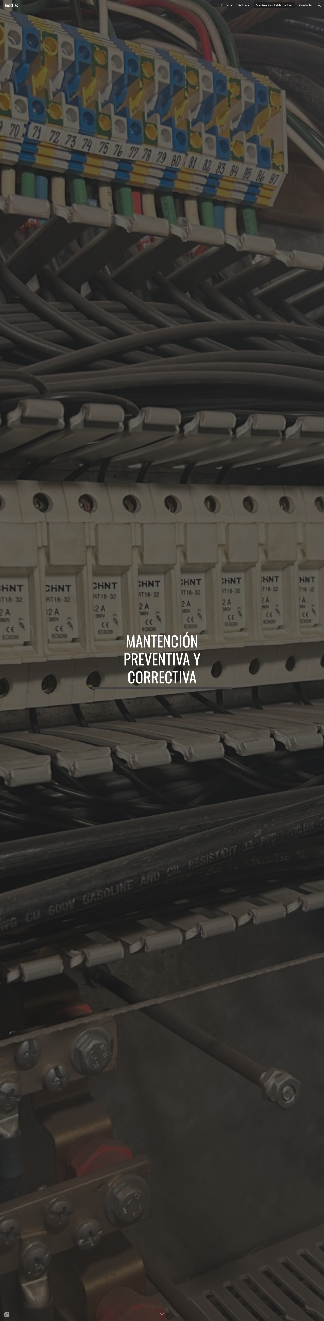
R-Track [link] (243, 5)
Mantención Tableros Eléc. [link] (274, 5)
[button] (319, 5)
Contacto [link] (305, 5)
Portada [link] (226, 5)
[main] (162, 660)
